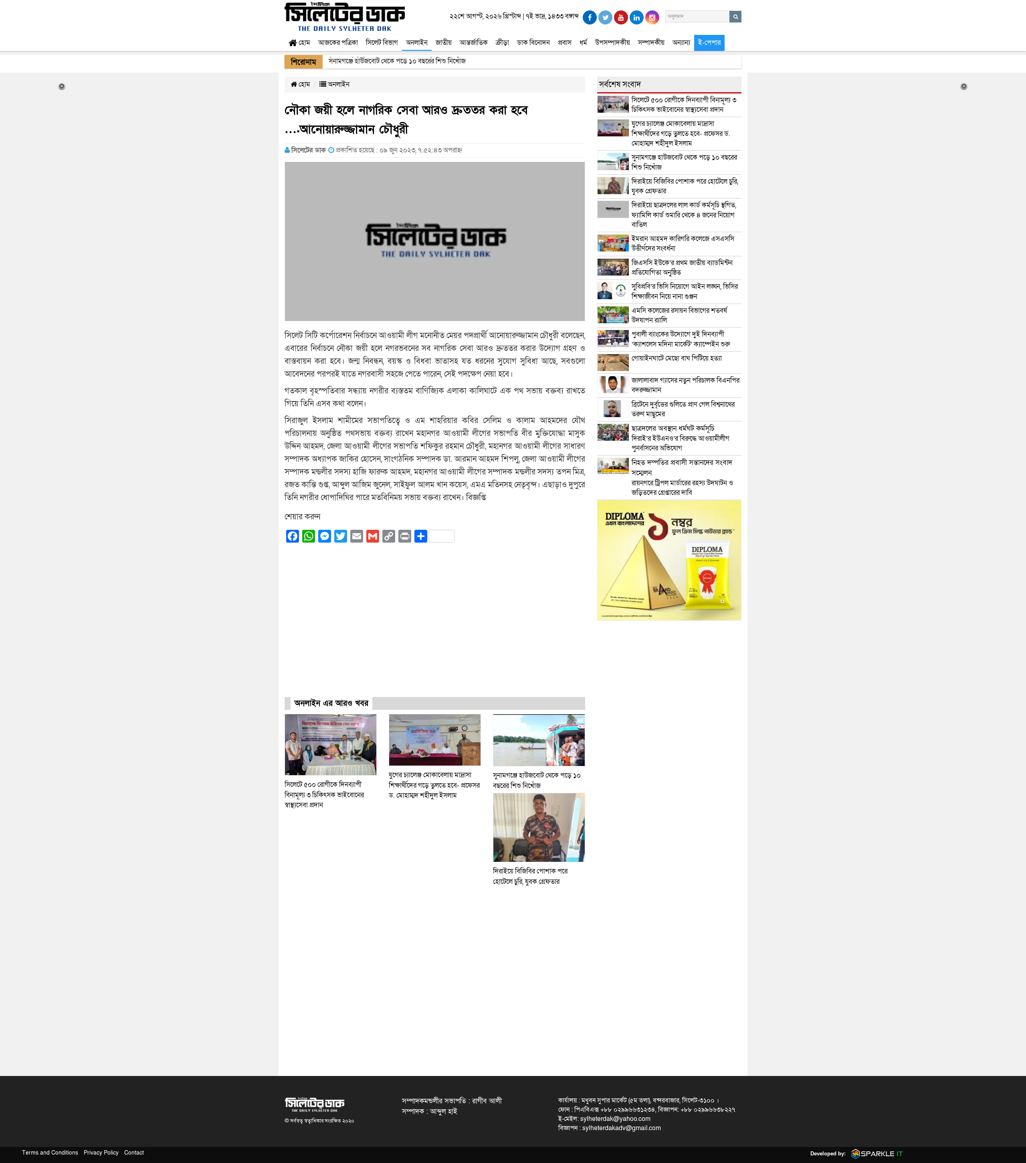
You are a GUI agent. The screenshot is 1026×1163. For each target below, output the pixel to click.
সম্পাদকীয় (651, 42)
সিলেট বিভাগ (382, 42)
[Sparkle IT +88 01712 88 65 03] (875, 1154)
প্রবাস (565, 42)
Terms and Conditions (50, 1153)
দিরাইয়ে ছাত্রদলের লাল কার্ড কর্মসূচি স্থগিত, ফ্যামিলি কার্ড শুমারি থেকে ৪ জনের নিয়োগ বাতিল (684, 215)
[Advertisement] (435, 627)
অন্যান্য (681, 42)
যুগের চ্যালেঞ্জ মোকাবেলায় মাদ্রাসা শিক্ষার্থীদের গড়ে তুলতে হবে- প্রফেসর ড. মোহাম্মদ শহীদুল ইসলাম (434, 785)
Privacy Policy (101, 1153)
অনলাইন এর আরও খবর (331, 703)
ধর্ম (583, 42)
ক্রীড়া (502, 42)
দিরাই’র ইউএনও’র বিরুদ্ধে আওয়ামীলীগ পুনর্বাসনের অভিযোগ (680, 438)
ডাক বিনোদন (533, 42)
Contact (134, 1153)
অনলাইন (417, 42)
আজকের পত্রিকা (338, 42)
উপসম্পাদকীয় (612, 42)
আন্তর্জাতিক (474, 42)
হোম (303, 42)
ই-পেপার (709, 42)
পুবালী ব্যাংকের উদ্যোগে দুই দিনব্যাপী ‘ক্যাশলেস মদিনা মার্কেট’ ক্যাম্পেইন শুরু (681, 339)
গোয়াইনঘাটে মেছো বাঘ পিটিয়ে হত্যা (677, 358)
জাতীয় (444, 42)
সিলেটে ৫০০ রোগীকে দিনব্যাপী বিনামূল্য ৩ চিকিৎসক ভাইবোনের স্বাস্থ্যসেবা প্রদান (324, 795)
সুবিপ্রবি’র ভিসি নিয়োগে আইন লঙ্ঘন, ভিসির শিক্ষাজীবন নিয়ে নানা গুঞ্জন (685, 291)
